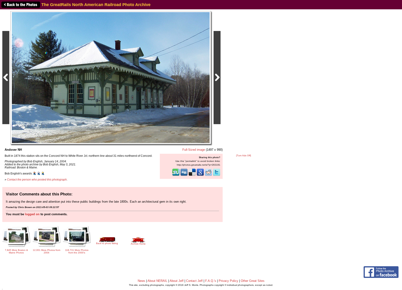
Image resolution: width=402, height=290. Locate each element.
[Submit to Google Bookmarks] (200, 175)
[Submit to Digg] (184, 175)
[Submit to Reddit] (208, 175)
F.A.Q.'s (210, 281)
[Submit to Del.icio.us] (192, 175)
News (141, 281)
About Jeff (177, 281)
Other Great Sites (253, 281)
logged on (32, 214)
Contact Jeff (194, 281)
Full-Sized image (193, 149)
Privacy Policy (228, 281)
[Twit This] (216, 175)
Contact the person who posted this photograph (37, 179)
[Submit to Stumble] (176, 175)
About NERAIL (157, 281)
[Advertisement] (243, 82)
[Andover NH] (111, 77)
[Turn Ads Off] (243, 155)
